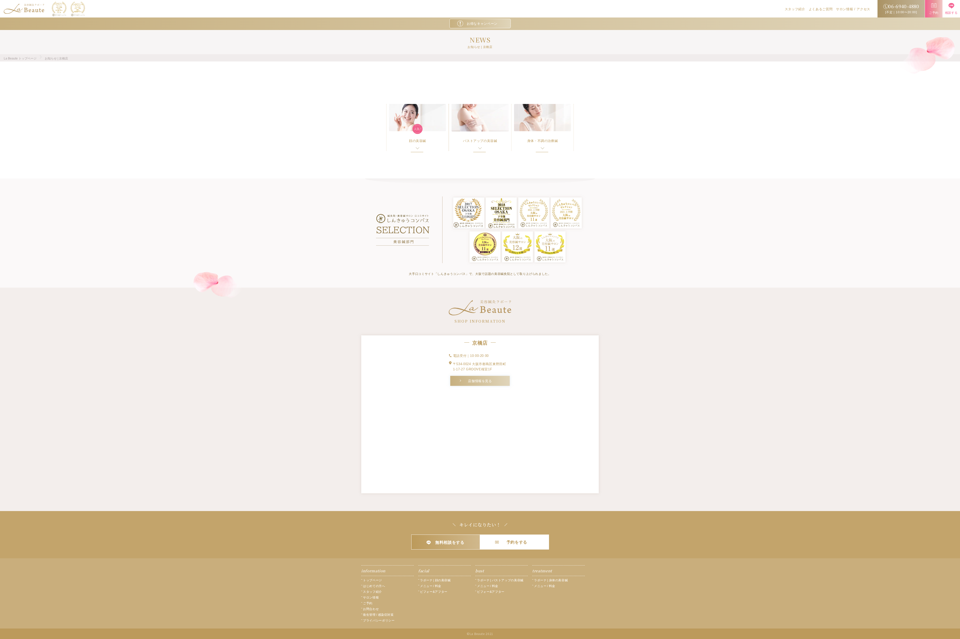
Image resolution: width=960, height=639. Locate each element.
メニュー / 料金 (430, 586)
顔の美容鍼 (417, 141)
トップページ (372, 580)
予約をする (516, 542)
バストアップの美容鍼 (480, 141)
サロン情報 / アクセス (853, 9)
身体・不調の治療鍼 (542, 141)
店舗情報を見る (480, 381)
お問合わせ (371, 609)
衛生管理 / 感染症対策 (378, 615)
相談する (951, 12)
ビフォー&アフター (434, 592)
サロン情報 (371, 597)
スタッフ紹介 (795, 9)
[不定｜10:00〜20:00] (902, 8)
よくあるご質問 (821, 9)
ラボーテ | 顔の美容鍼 (435, 580)
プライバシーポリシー (379, 620)
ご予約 (933, 12)
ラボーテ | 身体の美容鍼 (551, 580)
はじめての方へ (374, 586)
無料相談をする (449, 542)
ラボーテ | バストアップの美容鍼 (500, 580)
